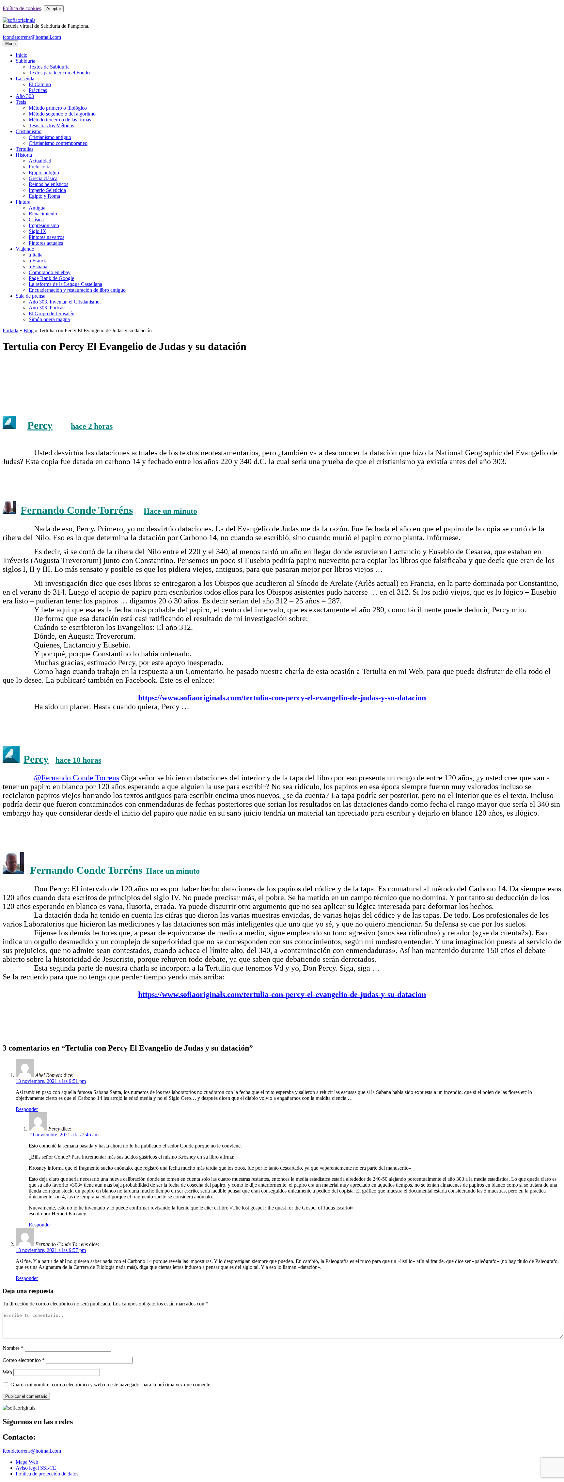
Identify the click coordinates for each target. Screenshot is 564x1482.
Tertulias (24, 149)
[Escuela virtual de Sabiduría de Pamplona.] (19, 20)
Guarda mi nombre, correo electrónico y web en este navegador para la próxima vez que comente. (111, 1384)
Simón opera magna (49, 319)
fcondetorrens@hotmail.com (32, 37)
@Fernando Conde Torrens (76, 777)
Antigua (37, 208)
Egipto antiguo (44, 172)
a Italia (35, 254)
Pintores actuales (46, 243)
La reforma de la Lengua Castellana (65, 284)
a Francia (38, 260)
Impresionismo (44, 225)
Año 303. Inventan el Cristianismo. (65, 301)
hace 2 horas (92, 426)
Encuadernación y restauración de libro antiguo (77, 290)
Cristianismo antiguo (50, 137)
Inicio (21, 55)
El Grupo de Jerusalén (51, 313)
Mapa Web (27, 1462)
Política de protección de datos (47, 1473)
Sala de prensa (30, 296)
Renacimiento (43, 213)
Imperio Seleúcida (47, 190)
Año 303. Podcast (47, 307)
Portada (10, 330)
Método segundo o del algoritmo (62, 114)
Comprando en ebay (49, 272)
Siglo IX (37, 231)
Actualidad (40, 161)
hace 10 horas (78, 760)
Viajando (25, 249)
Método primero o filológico (58, 108)
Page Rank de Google (51, 278)
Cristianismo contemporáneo (58, 143)
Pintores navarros (46, 237)
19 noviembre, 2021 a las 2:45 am (64, 1134)
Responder (27, 1109)
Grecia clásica (43, 178)
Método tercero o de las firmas (60, 119)
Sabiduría (25, 61)
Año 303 (25, 96)
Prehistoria (40, 166)
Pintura (23, 202)
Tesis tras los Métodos (51, 125)
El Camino (40, 84)
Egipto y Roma (44, 196)
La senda (25, 78)
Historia (24, 155)
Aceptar (53, 8)
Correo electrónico (24, 1360)
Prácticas (38, 90)
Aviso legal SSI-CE (36, 1468)
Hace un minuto (170, 511)
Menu (10, 43)
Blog (29, 330)
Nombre (13, 1348)
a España (38, 266)
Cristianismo (28, 131)
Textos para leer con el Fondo (59, 72)
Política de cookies (22, 8)
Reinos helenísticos (48, 184)
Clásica (36, 219)
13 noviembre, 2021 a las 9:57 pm (51, 1250)
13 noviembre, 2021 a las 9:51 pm (51, 1081)
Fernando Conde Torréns (77, 510)
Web (7, 1372)
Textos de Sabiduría (49, 67)
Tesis (21, 102)
